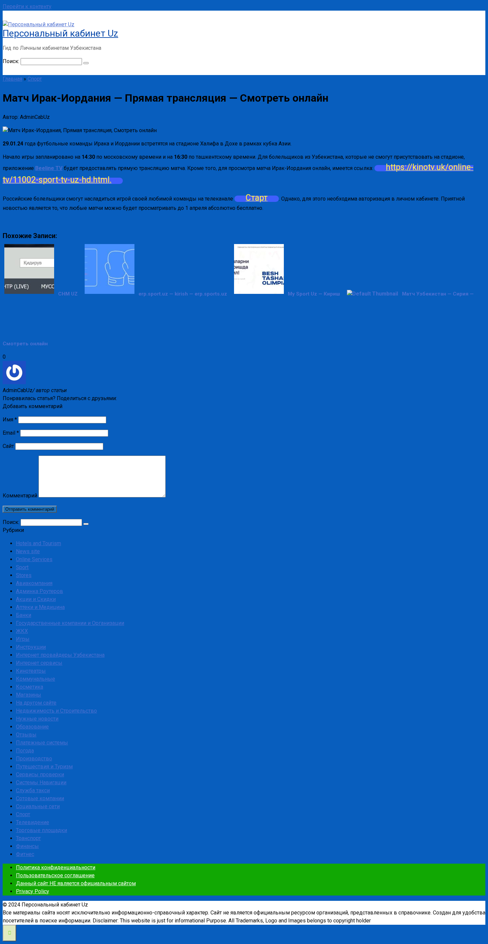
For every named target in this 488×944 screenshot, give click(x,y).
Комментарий (20, 495)
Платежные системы (42, 742)
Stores (24, 575)
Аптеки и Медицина (40, 607)
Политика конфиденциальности (55, 867)
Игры (23, 639)
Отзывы (26, 734)
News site (28, 551)
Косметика (29, 687)
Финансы (27, 846)
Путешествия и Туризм (44, 766)
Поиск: (12, 61)
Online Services (34, 559)
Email (11, 433)
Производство (34, 758)
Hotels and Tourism (38, 543)
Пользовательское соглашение (55, 875)
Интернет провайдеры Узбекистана (60, 655)
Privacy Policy (32, 891)
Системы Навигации (41, 782)
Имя (10, 419)
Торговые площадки (41, 830)
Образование (32, 727)
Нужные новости (37, 719)
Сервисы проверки (40, 774)
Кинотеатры (31, 671)
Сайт (8, 446)
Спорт (23, 814)
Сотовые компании (40, 798)
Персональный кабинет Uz (60, 33)
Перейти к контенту (27, 6)
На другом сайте (36, 703)
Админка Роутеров (39, 591)
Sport (22, 567)
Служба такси (33, 790)
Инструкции (31, 647)
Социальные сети (38, 806)
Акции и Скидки (36, 599)
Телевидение (32, 822)
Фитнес (25, 854)
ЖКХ (22, 631)
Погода (25, 750)
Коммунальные (35, 679)
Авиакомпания (34, 583)
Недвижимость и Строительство (56, 711)
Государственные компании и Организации (70, 623)
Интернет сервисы (39, 663)
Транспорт (28, 838)
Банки (23, 615)
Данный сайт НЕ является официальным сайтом (76, 883)
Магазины (28, 695)
